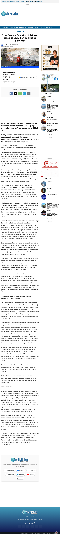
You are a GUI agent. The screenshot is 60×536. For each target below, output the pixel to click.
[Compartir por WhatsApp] (20, 93)
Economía (49, 104)
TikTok (21, 478)
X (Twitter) (11, 474)
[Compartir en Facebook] (11, 93)
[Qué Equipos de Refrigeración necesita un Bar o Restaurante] (43, 190)
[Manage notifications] (56, 532)
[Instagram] (23, 526)
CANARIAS (20, 31)
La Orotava (49, 181)
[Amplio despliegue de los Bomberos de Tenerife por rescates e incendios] (43, 121)
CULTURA (49, 96)
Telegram (21, 474)
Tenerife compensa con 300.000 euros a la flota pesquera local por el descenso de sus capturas (52, 107)
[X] (36, 526)
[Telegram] (27, 526)
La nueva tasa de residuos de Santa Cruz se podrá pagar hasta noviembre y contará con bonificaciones (52, 129)
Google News (10, 470)
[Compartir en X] (15, 93)
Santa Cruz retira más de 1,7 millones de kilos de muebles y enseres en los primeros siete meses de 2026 (53, 206)
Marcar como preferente (28, 77)
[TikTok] (32, 526)
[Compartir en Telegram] (24, 93)
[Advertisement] (27, 13)
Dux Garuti (6, 44)
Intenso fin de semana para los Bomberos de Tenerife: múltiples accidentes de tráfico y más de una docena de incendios (52, 199)
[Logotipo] (10, 14)
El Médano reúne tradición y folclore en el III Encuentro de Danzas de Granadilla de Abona (53, 214)
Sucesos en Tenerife (52, 119)
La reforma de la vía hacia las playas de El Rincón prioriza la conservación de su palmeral (53, 185)
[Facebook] (19, 526)
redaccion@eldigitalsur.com (33, 522)
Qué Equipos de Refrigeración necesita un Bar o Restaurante (53, 191)
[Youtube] (40, 526)
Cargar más (49, 134)
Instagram (32, 470)
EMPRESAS (49, 203)
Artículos (49, 188)
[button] (57, 27)
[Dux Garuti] (2, 45)
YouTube (31, 474)
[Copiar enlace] (28, 93)
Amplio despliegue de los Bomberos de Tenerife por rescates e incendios (52, 122)
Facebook (21, 470)
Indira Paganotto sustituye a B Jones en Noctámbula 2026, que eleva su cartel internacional (52, 115)
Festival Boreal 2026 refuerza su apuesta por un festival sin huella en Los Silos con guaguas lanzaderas (52, 100)
